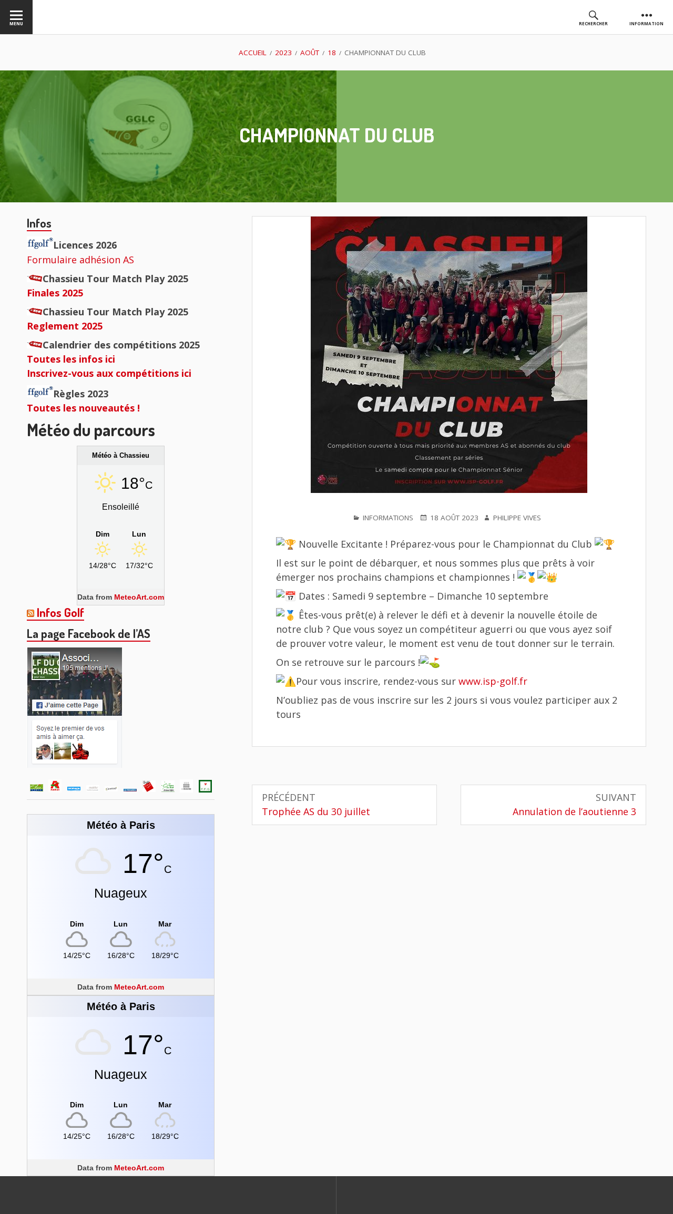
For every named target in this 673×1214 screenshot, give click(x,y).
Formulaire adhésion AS (80, 259)
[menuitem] (16, 17)
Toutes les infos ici (71, 359)
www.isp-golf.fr (492, 681)
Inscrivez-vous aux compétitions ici (109, 373)
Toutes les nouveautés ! (83, 408)
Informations (388, 517)
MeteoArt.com (139, 597)
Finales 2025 (55, 292)
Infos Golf (60, 612)
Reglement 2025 (65, 326)
